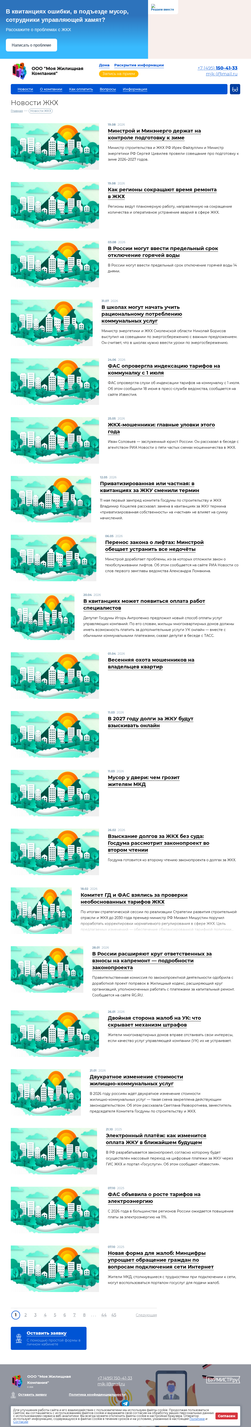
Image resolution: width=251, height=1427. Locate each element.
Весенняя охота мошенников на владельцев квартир (151, 663)
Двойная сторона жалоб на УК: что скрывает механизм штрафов (154, 1021)
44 (104, 1315)
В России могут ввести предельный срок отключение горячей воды (163, 251)
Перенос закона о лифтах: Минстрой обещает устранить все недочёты (154, 545)
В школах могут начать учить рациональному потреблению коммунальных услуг (141, 314)
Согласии (20, 1422)
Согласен (226, 1416)
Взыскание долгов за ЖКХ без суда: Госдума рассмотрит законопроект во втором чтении (158, 843)
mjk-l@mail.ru (222, 74)
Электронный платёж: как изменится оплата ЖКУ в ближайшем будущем (156, 1139)
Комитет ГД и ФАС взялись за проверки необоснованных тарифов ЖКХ (134, 898)
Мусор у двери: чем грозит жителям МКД (144, 780)
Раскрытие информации (139, 65)
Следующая (146, 1315)
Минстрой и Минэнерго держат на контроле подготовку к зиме (154, 134)
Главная (17, 111)
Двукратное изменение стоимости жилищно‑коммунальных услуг (136, 1080)
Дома (104, 65)
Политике (197, 1419)
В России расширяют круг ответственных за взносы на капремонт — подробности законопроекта (152, 960)
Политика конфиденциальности (97, 1394)
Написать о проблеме (31, 45)
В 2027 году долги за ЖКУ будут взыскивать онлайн (150, 722)
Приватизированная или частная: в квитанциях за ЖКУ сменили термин (149, 487)
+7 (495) (218, 68)
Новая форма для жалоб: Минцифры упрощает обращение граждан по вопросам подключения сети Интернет (161, 1260)
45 (113, 1315)
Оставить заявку (32, 1394)
